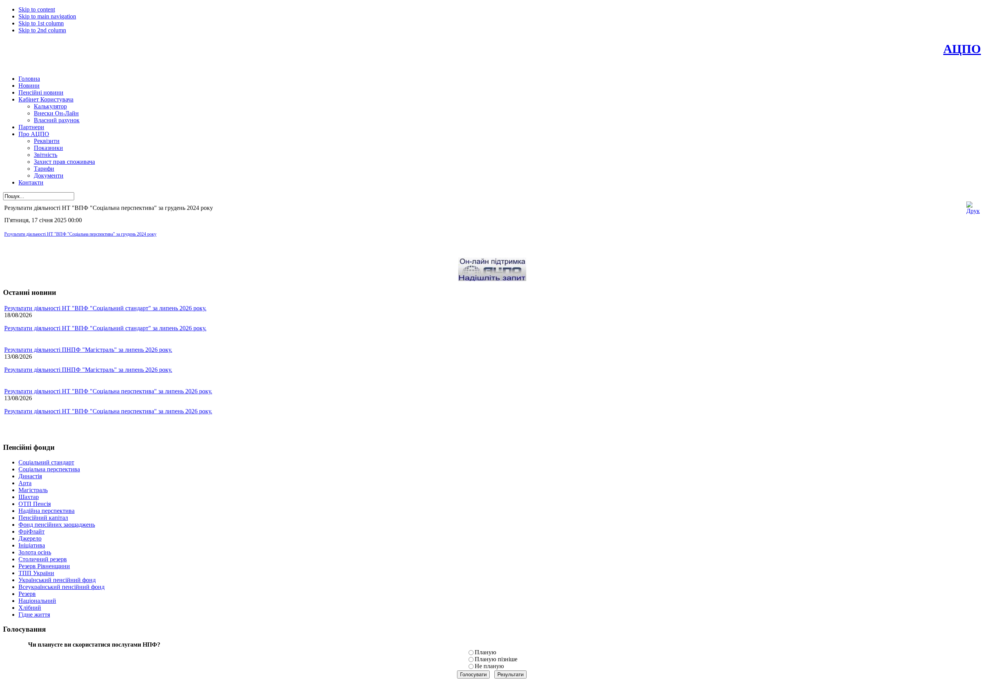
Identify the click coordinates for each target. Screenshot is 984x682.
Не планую (489, 666)
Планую (485, 652)
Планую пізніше (496, 659)
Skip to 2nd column (42, 30)
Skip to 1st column (41, 23)
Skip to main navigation (47, 16)
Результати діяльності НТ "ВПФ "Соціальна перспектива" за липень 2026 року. (108, 391)
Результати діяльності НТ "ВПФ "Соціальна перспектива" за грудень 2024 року (80, 234)
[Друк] (973, 211)
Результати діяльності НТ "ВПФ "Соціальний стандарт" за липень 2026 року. (105, 308)
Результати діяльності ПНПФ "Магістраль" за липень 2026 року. (88, 349)
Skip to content (36, 9)
